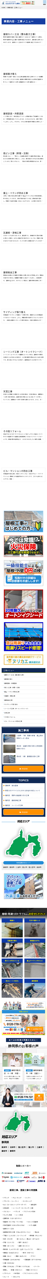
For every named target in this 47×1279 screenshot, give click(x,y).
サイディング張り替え (11, 704)
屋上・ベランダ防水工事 (11, 692)
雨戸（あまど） (24, 1242)
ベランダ (17, 1211)
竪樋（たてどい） (32, 1270)
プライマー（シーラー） (11, 1201)
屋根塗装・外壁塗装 (10, 683)
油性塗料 (34, 1205)
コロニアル (16, 1277)
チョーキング (17, 1198)
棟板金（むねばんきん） (11, 1253)
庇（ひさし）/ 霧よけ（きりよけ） (28, 1239)
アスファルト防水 (29, 1211)
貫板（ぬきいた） (21, 1256)
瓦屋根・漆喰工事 (9, 696)
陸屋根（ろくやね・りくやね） (13, 1222)
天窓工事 (7, 713)
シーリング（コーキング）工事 (23, 1208)
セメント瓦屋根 (32, 1222)
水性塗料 (6, 1208)
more (25, 768)
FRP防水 (17, 1273)
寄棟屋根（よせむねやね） (12, 1259)
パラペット (7, 1273)
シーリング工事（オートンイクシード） (16, 708)
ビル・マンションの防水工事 (13, 721)
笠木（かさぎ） (8, 1239)
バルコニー (7, 1211)
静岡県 (5, 1142)
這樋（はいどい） (24, 1246)
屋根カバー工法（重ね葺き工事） (14, 675)
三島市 (39, 1147)
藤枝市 (4, 1151)
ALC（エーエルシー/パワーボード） (15, 1205)
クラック (6, 1198)
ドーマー (37, 1266)
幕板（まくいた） (9, 1246)
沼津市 (12, 1147)
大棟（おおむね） (9, 1263)
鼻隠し (5, 1270)
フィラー (28, 1198)
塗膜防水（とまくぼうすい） (13, 1218)
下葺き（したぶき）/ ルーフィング (14, 1235)
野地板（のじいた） (36, 1235)
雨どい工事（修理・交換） (12, 687)
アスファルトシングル (30, 1273)
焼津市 (4, 1147)
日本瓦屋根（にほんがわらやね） (14, 1225)
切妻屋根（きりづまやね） (33, 1259)
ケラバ (33, 1256)
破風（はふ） (7, 1256)
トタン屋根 (32, 1225)
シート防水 (19, 1215)
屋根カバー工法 (8, 1229)
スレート (6, 1277)
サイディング (27, 1201)
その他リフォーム (9, 717)
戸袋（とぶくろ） (9, 1242)
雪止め (37, 1232)
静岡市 (12, 1151)
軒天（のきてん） (29, 1253)
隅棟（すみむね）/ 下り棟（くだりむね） (17, 1266)
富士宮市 (21, 1147)
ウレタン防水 (7, 1215)
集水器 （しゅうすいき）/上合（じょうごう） (18, 1249)
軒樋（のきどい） (17, 1270)
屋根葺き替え (8, 679)
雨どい (39, 1249)
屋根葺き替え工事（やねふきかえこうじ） (17, 1232)
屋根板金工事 (8, 700)
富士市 (31, 1147)
